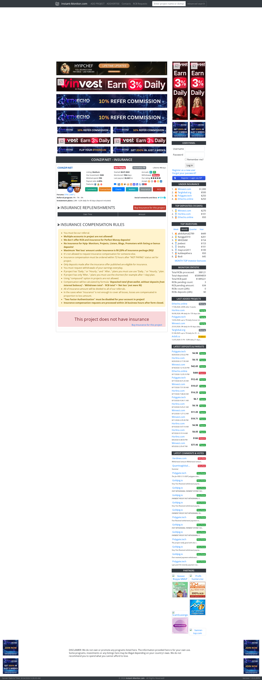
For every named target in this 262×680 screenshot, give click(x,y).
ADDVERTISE (113, 3)
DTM (66, 194)
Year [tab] (202, 229)
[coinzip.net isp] (119, 184)
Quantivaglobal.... (181, 465)
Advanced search (196, 3)
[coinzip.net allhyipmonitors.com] (140, 184)
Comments (91, 189)
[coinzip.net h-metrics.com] (122, 184)
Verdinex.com (179, 458)
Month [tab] (184, 229)
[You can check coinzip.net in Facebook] (159, 197)
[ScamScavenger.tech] (180, 614)
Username (178, 148)
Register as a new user (183, 170)
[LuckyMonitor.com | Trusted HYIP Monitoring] (180, 589)
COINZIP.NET (65, 167)
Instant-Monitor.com (74, 3)
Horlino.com (184, 213)
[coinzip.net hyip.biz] (144, 184)
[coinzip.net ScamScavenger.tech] (125, 184)
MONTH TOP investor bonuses (190, 260)
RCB (159, 189)
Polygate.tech (185, 195)
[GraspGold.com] (197, 607)
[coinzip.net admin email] (115, 184)
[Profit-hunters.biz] (197, 577)
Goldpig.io (177, 480)
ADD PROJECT (98, 3)
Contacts (126, 3)
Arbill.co (176, 336)
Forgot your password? (184, 173)
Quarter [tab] (193, 229)
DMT (72, 194)
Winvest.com (184, 189)
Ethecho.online (185, 198)
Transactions (105, 189)
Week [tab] (175, 229)
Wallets (132, 189)
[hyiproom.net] (180, 625)
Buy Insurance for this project (149, 207)
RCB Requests (140, 3)
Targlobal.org (184, 192)
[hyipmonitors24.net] (131, 184)
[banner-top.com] (197, 631)
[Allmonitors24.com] (128, 184)
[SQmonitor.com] (197, 589)
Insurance (145, 189)
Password (178, 154)
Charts (118, 189)
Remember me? (195, 159)
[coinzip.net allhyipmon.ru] (134, 184)
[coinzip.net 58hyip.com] (137, 184)
